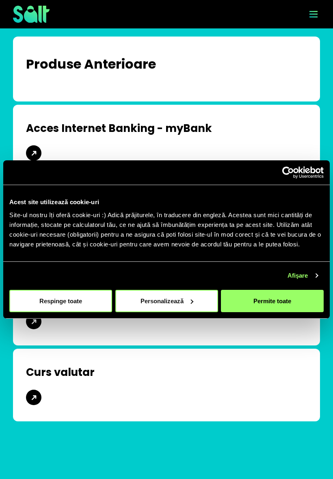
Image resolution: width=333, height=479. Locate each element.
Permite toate (272, 300)
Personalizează (162, 300)
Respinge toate (60, 300)
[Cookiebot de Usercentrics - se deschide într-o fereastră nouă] (288, 172)
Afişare (298, 275)
